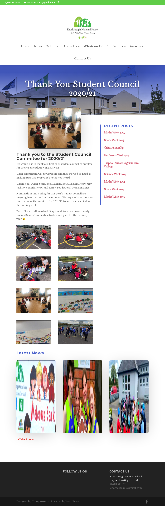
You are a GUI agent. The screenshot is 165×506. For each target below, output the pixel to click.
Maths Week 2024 (114, 181)
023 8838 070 (118, 484)
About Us (70, 46)
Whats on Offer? (96, 46)
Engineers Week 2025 (116, 155)
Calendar (53, 46)
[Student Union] (75, 312)
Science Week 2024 (115, 174)
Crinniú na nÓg (114, 147)
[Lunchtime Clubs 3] (33, 281)
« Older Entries (25, 439)
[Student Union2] (33, 344)
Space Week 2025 (114, 140)
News (38, 46)
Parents (117, 46)
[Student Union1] (33, 312)
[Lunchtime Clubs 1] (33, 249)
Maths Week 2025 (114, 132)
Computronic (40, 501)
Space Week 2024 (114, 189)
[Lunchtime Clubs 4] (75, 281)
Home (25, 46)
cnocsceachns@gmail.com (126, 488)
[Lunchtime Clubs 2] (75, 249)
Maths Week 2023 (114, 196)
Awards (135, 46)
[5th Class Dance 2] (75, 344)
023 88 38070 (14, 2)
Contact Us (82, 58)
